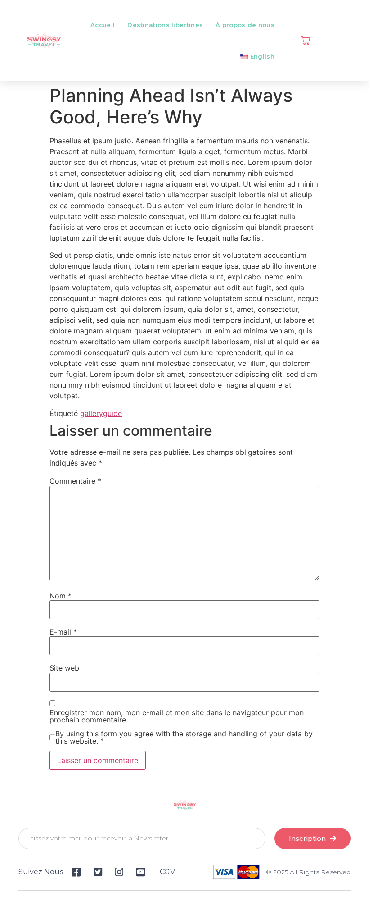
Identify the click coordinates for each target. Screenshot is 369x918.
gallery (91, 413)
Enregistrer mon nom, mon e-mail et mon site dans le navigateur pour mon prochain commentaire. (177, 716)
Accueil (102, 24)
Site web (64, 667)
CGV (167, 872)
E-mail (63, 631)
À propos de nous (245, 24)
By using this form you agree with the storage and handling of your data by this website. (184, 737)
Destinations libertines (165, 24)
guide (112, 413)
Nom (61, 595)
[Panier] (305, 40)
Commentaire (75, 480)
